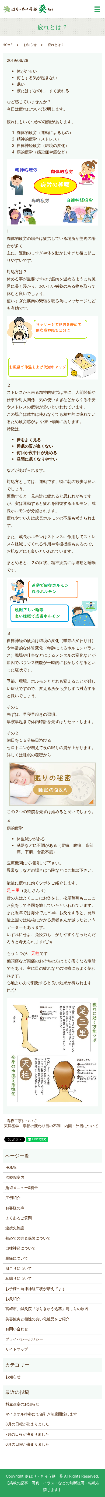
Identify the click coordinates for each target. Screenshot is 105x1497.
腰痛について (16, 1258)
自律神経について (20, 1248)
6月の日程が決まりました (27, 1444)
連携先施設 (14, 1228)
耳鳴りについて (18, 1278)
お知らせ (30, 45)
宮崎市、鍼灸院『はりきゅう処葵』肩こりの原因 (46, 1308)
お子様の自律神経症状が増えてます (35, 1288)
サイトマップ (16, 1349)
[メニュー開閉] (97, 9)
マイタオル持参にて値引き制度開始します (41, 1414)
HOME (7, 45)
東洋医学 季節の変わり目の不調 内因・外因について (51, 1125)
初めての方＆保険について (28, 1238)
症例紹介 (12, 1197)
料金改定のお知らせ (22, 1404)
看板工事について (22, 1120)
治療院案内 (14, 1177)
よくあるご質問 (18, 1218)
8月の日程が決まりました (27, 1424)
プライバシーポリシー (24, 1339)
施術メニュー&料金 (21, 1187)
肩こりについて (18, 1268)
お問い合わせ (16, 1329)
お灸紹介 (12, 1298)
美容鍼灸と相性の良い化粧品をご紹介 (37, 1319)
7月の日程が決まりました (27, 1434)
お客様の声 (14, 1208)
